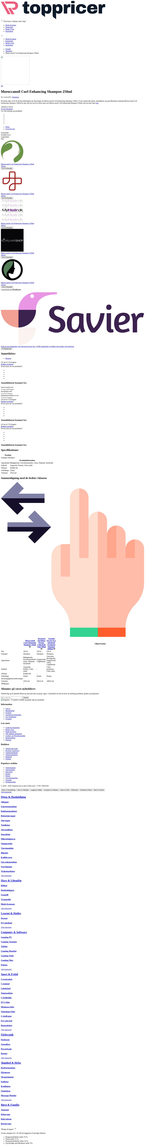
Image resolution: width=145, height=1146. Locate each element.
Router (7, 774)
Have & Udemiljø (11, 880)
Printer (7, 776)
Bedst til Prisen (10, 732)
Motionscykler (7, 1007)
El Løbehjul (6, 923)
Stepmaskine (7, 993)
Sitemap (8, 740)
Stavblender (6, 867)
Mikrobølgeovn (8, 839)
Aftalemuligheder (11, 753)
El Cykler (5, 1002)
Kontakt (8, 713)
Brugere (8, 358)
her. (97, 103)
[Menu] (2, 35)
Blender (4, 853)
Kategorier (9, 27)
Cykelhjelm (6, 997)
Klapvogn (5, 1114)
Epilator (5, 1081)
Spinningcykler (8, 1011)
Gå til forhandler (7, 109)
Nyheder (8, 719)
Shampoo (8, 51)
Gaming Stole (7, 956)
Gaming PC (6, 937)
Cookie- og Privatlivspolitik (15, 736)
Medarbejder (9, 711)
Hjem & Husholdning (13, 796)
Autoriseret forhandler (13, 715)
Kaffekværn (6, 857)
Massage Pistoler (8, 1095)
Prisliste (8, 759)
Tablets (4, 946)
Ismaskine (5, 834)
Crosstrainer (6, 979)
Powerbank (6, 1049)
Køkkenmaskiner (9, 811)
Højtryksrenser (8, 904)
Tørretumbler (10, 770)
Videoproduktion (11, 755)
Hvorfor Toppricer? (12, 751)
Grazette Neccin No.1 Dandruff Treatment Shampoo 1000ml (51, 644)
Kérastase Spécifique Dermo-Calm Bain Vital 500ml (41, 643)
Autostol (8, 780)
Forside (8, 49)
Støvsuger (9, 772)
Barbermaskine (8, 1068)
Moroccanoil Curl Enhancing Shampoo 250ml (30, 643)
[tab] (8, 790)
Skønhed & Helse (11, 1062)
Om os (7, 709)
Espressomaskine (9, 806)
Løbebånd (6, 988)
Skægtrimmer (7, 1077)
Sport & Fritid (9, 974)
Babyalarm (6, 1119)
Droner (4, 918)
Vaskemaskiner (8, 871)
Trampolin (6, 899)
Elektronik (7, 1034)
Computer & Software (14, 932)
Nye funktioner (10, 717)
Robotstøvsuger (8, 816)
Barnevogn (6, 1123)
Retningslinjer (10, 738)
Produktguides (10, 782)
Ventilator (5, 825)
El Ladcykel (6, 1021)
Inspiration (9, 31)
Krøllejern (5, 1086)
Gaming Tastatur (9, 942)
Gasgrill (4, 895)
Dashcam (5, 1039)
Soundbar (5, 1044)
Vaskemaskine (10, 768)
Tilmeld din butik (11, 749)
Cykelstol (5, 984)
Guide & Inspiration (12, 728)
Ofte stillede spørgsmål (13, 734)
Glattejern (5, 1091)
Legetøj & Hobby (11, 913)
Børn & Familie (10, 1104)
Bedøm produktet (7, 364)
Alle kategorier (6, 792)
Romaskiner (6, 1025)
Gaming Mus (7, 960)
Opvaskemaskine (11, 778)
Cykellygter (6, 1016)
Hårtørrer (5, 1072)
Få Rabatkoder (6, 349)
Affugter (5, 802)
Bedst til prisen (10, 25)
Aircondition (7, 830)
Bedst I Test (9, 29)
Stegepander (6, 843)
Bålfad (4, 885)
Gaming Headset (8, 951)
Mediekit (8, 757)
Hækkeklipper (7, 890)
